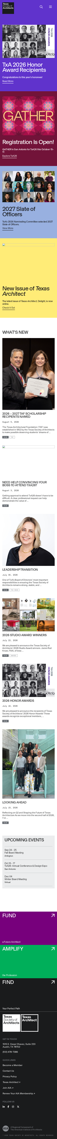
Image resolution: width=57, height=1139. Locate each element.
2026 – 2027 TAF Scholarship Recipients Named (24, 415)
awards (13, 656)
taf (12, 437)
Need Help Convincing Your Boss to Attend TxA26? (24, 483)
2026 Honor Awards (18, 700)
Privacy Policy (10, 1076)
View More (7, 228)
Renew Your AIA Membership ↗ (19, 1093)
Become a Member (12, 1065)
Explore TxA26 (9, 156)
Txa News (14, 590)
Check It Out (8, 307)
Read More (7, 81)
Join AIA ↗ (8, 1087)
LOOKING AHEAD (14, 802)
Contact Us (8, 1070)
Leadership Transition (20, 569)
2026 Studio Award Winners (24, 635)
